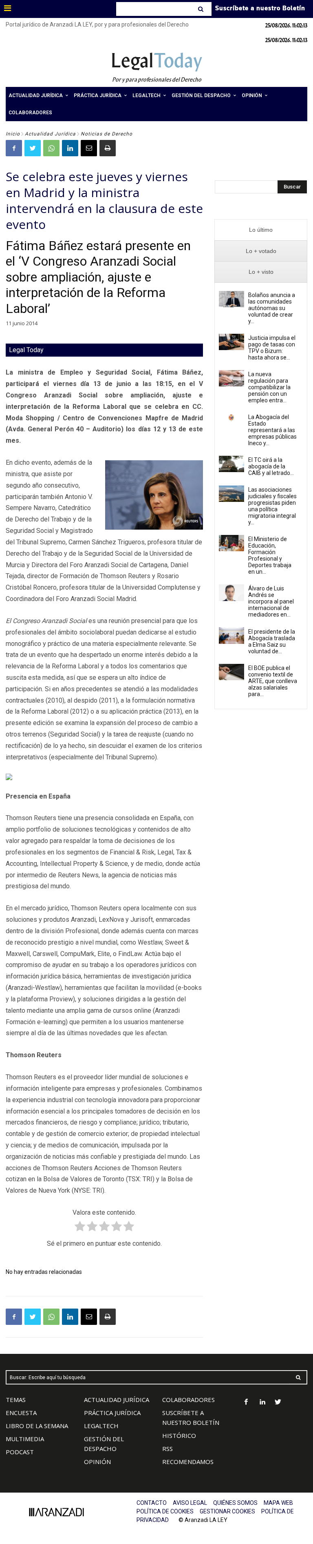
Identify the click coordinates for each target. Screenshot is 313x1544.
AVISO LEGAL (190, 1503)
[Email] (89, 148)
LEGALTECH (101, 1426)
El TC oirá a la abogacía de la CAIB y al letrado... (271, 466)
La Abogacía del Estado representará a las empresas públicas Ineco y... (272, 430)
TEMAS (16, 1399)
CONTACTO (152, 1503)
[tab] (260, 230)
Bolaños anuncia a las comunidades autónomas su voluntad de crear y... (271, 308)
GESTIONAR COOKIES (227, 1511)
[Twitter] (32, 148)
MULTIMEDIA (25, 1439)
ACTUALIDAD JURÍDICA (116, 1399)
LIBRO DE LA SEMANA (37, 1426)
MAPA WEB (278, 1503)
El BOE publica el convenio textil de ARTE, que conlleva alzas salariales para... (272, 681)
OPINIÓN (97, 1461)
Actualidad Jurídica (50, 134)
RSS (167, 1448)
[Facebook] (14, 148)
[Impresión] (107, 148)
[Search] (201, 9)
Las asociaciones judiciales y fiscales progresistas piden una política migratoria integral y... (272, 506)
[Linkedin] (70, 148)
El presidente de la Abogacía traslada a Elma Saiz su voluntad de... (271, 641)
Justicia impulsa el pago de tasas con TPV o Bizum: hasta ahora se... (271, 348)
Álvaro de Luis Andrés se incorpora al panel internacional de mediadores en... (271, 601)
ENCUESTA (21, 1413)
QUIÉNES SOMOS (235, 1503)
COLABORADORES (188, 1399)
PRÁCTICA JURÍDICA (112, 1413)
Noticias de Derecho (106, 134)
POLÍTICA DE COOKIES (165, 1511)
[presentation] (260, 230)
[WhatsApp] (51, 148)
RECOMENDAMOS (188, 1461)
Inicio (13, 134)
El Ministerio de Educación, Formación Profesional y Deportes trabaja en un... (269, 555)
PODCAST (20, 1452)
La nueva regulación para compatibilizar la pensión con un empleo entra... (269, 387)
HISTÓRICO (179, 1435)
